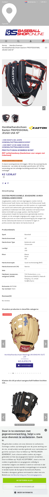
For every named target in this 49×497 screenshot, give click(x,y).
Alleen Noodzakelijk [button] (24, 487)
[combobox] (45, 430)
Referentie (6, 286)
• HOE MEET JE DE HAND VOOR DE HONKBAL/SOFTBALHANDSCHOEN (15, 146)
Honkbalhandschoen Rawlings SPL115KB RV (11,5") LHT (24, 356)
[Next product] (46, 47)
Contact (5, 2)
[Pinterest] (8, 183)
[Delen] (2, 183)
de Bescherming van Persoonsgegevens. (26, 475)
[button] (24, 492)
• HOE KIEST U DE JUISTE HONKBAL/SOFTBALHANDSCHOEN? (16, 141)
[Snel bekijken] (24, 352)
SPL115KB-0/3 (24, 359)
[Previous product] (45, 47)
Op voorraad (6, 289)
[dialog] (24, 462)
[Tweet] (5, 183)
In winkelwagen (25, 365)
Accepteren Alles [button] (24, 480)
